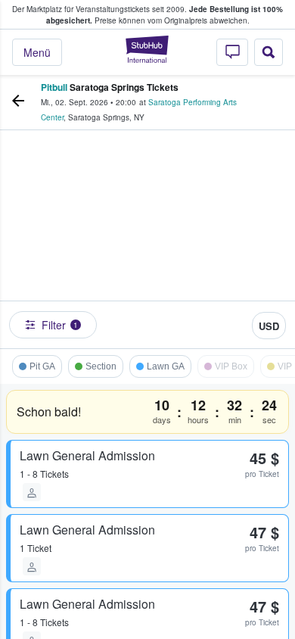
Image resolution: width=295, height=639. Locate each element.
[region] (147, 243)
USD (269, 326)
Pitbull (54, 87)
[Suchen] (268, 52)
